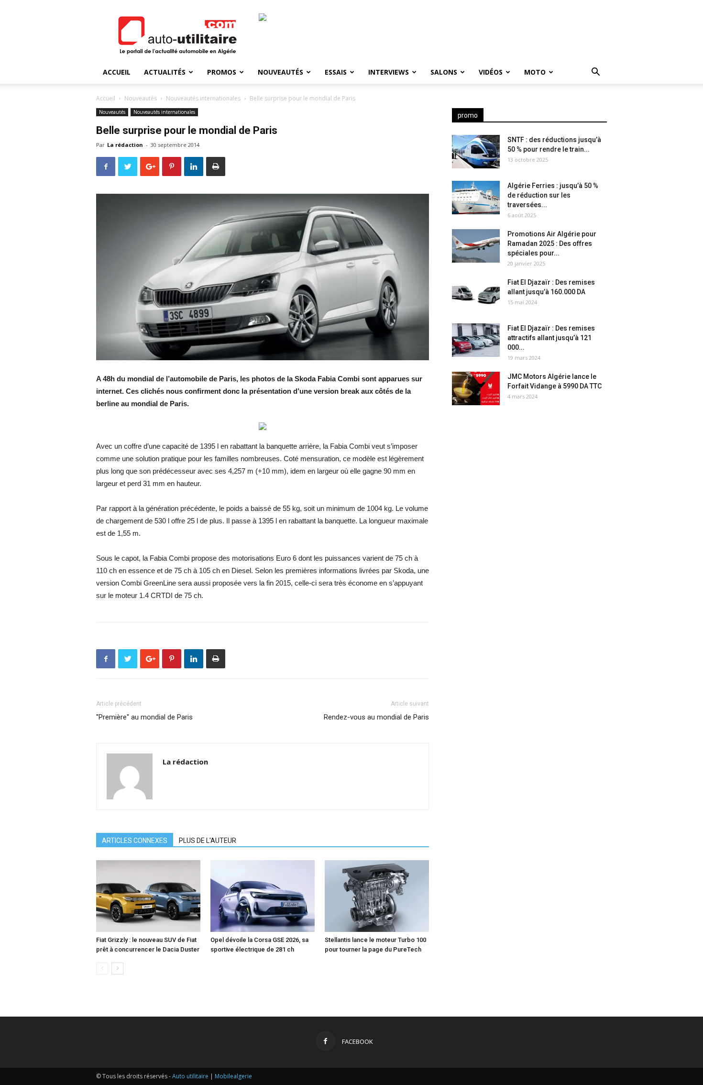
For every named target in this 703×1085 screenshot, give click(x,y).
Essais (336, 72)
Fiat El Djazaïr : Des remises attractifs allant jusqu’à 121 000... (551, 337)
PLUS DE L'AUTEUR (207, 840)
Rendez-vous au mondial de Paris (376, 717)
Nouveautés (280, 72)
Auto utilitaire (190, 1076)
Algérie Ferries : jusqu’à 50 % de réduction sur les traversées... (552, 195)
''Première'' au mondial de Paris (144, 717)
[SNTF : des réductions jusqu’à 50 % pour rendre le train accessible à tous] (476, 151)
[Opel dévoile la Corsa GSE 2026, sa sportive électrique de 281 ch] (262, 896)
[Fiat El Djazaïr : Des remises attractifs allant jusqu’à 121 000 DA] (476, 340)
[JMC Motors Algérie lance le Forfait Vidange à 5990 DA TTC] (476, 388)
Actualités (165, 72)
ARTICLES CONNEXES (134, 840)
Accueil (117, 72)
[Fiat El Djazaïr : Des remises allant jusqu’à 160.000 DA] (476, 294)
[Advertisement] (529, 488)
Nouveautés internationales (203, 98)
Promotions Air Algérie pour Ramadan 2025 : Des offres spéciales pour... (551, 243)
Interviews (388, 72)
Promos (221, 72)
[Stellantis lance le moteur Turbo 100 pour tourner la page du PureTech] (377, 896)
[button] (595, 73)
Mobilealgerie (233, 1076)
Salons (443, 72)
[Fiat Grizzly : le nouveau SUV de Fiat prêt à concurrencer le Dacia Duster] (148, 896)
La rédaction (125, 144)
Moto (535, 72)
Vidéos (491, 72)
